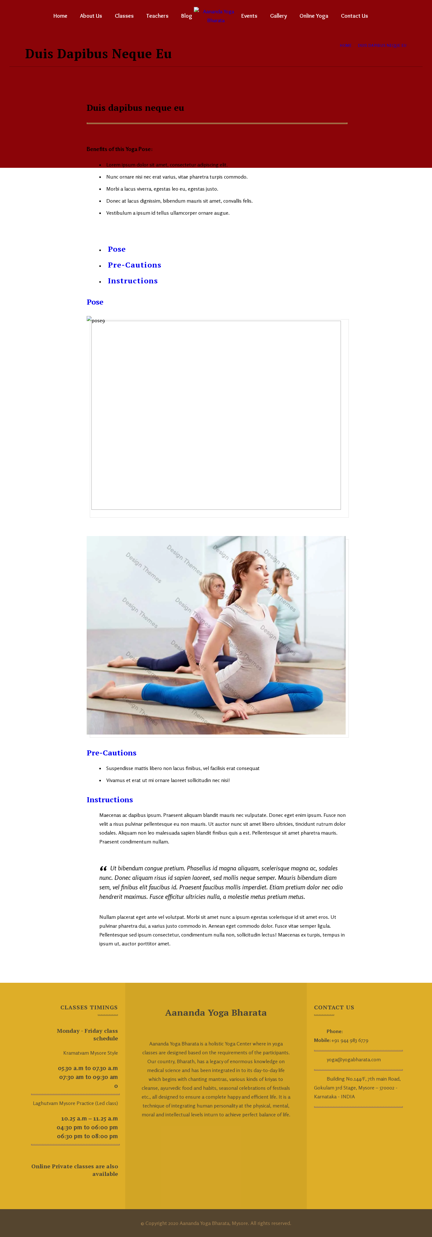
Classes (124, 15)
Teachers (157, 15)
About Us (91, 15)
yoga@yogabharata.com (354, 1059)
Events (249, 15)
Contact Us (354, 15)
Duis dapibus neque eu (382, 45)
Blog (186, 15)
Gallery (278, 15)
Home (60, 15)
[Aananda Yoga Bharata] (216, 16)
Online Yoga (313, 15)
